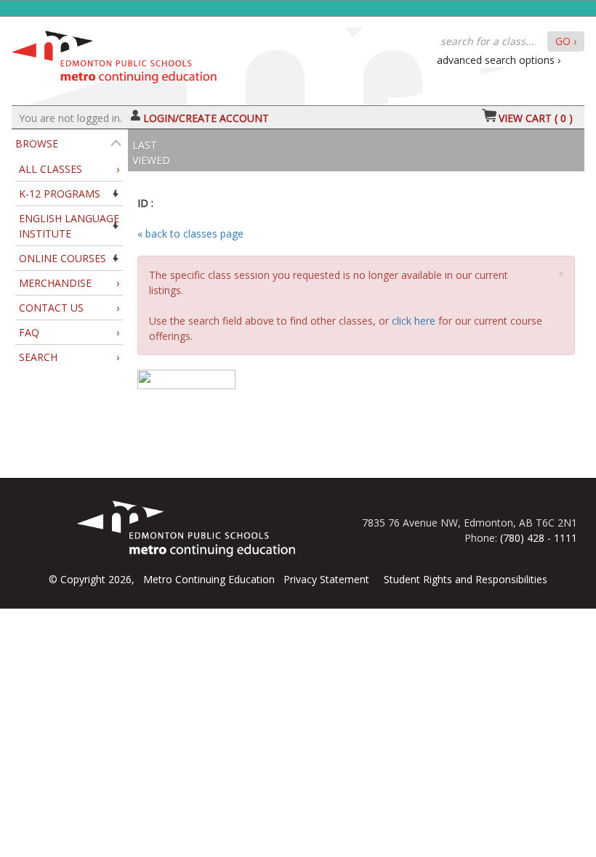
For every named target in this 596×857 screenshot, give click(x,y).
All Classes (69, 169)
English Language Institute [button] (69, 225)
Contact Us (69, 307)
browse (36, 143)
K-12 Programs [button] (59, 193)
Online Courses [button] (62, 258)
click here (413, 321)
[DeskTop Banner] (114, 53)
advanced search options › (498, 60)
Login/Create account (206, 118)
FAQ (69, 332)
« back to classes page (190, 233)
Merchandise (69, 283)
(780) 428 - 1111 (538, 538)
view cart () (536, 118)
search (69, 357)
